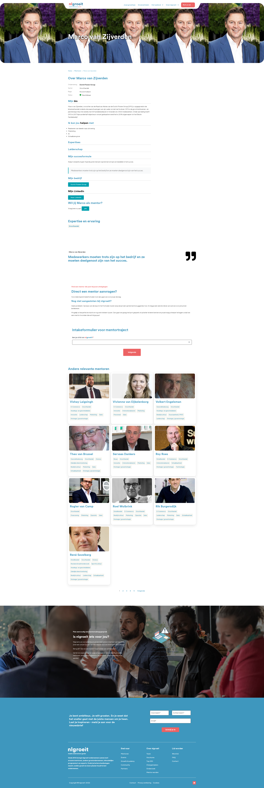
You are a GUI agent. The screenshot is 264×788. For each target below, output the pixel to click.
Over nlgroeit (171, 5)
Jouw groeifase (129, 5)
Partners (124, 769)
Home (70, 71)
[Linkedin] (194, 782)
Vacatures (150, 757)
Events (123, 757)
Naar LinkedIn (76, 197)
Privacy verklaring (144, 783)
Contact (175, 761)
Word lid (175, 754)
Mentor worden (152, 772)
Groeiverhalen (143, 5)
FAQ (174, 757)
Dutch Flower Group (78, 184)
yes (85, 208)
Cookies (156, 783)
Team (148, 754)
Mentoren (77, 71)
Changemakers (152, 765)
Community (125, 765)
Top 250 (149, 761)
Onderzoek (150, 769)
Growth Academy (127, 761)
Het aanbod (156, 5)
